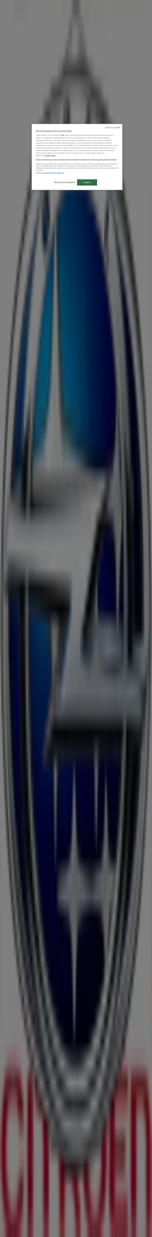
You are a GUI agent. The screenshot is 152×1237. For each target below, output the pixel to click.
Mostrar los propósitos (64, 182)
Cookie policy (50, 155)
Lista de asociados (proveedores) (50, 173)
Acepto (87, 182)
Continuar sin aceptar (112, 127)
